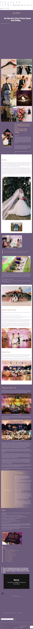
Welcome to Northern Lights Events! (18, 5)
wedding (15, 612)
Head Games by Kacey (8, 560)
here (2, 174)
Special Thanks (21, 627)
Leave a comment (19, 612)
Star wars (10, 612)
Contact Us (27, 5)
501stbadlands (10, 558)
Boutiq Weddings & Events (12, 551)
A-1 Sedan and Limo (10, 561)
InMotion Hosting (16, 627)
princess (8, 612)
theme (12, 612)
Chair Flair (13, 550)
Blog (31, 5)
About (25, 5)
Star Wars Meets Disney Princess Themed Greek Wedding (17, 19)
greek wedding (5, 612)
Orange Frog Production (16, 550)
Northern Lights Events (9, 550)
